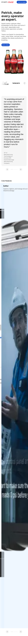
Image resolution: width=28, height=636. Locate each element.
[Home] (7, 2)
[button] (7, 169)
